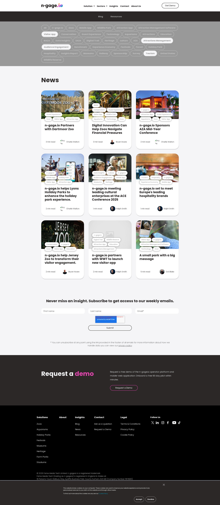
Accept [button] (139, 499)
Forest (139, 47)
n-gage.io (57, 27)
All (45, 27)
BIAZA (47, 40)
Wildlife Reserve (52, 59)
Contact (124, 6)
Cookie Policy (127, 434)
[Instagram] (164, 424)
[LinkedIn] (158, 424)
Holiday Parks (44, 434)
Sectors (101, 6)
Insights (113, 6)
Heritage (109, 40)
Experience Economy (104, 47)
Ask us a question (103, 423)
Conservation (68, 34)
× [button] (163, 485)
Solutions (42, 417)
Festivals (125, 47)
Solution (88, 6)
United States (167, 53)
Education (166, 34)
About (62, 417)
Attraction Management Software (156, 27)
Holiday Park (155, 47)
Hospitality (50, 53)
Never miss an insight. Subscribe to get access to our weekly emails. (110, 300)
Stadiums (41, 462)
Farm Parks (42, 456)
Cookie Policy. (103, 493)
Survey (136, 53)
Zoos (71, 27)
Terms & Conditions (130, 423)
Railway (103, 53)
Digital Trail (93, 40)
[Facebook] (169, 424)
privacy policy (125, 345)
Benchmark (80, 47)
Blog (100, 16)
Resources (116, 16)
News (50, 80)
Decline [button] (150, 499)
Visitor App (50, 34)
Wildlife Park (104, 27)
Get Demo (170, 5)
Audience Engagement (56, 47)
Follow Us (155, 417)
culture (124, 40)
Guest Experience (91, 34)
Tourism (150, 53)
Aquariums (131, 34)
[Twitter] (153, 424)
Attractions (149, 34)
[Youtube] (175, 424)
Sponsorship (120, 53)
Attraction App (125, 27)
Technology (112, 34)
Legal (124, 417)
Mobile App (85, 27)
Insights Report (69, 53)
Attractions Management (157, 40)
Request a (67, 374)
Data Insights (63, 40)
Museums (88, 53)
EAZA (78, 40)
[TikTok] (180, 424)
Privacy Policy (127, 429)
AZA (135, 40)
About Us (136, 6)
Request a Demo (123, 387)
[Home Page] (52, 6)
